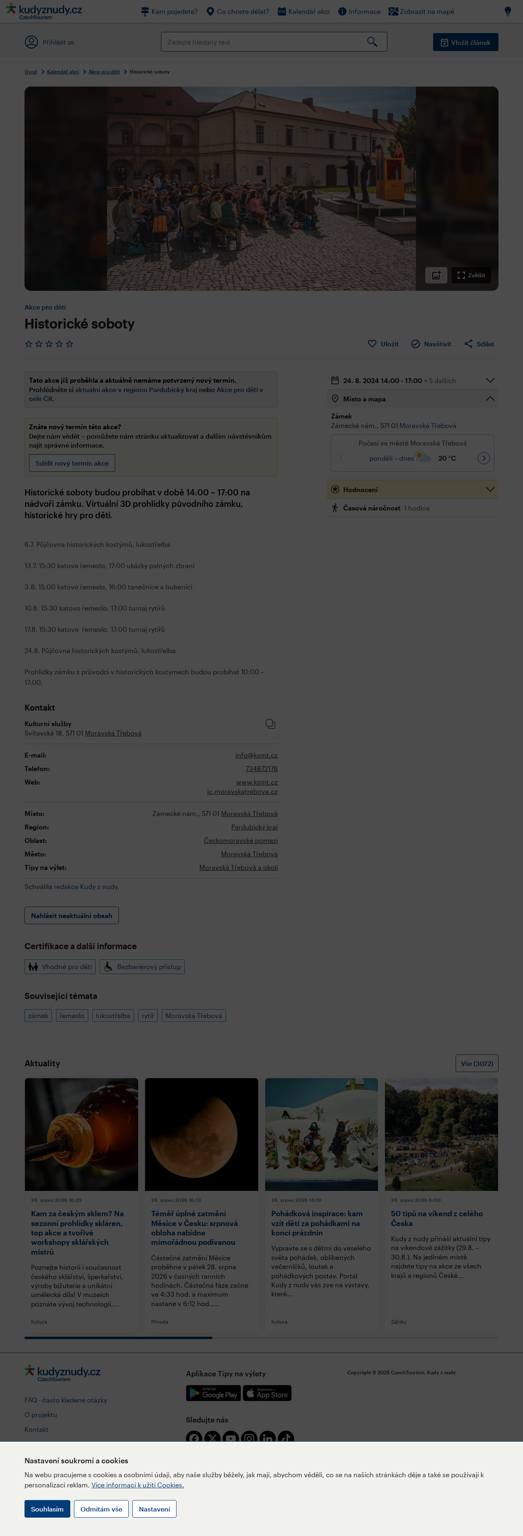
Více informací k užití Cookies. (138, 1485)
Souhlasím (47, 1509)
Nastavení (154, 1509)
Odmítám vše (101, 1509)
